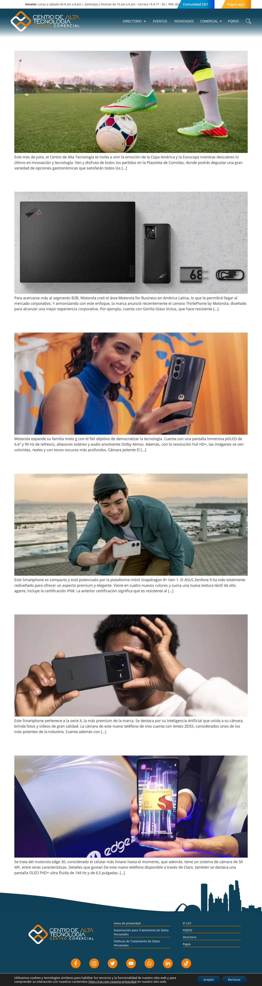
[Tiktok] (186, 963)
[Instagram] (94, 963)
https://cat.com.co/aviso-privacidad (112, 982)
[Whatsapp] (149, 963)
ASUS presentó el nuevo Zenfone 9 (48, 466)
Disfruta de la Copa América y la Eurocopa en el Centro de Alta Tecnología (88, 43)
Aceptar (208, 980)
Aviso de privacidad (127, 923)
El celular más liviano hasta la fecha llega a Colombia (68, 748)
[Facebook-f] (76, 963)
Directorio (189, 937)
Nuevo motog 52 (30, 325)
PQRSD (187, 930)
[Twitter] (112, 963)
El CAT (187, 923)
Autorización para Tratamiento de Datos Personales (141, 932)
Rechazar (234, 980)
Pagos (187, 944)
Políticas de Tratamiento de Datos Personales (137, 943)
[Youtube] (131, 963)
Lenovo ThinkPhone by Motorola (47, 184)
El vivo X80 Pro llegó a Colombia (46, 607)
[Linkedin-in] (168, 963)
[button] (248, 21)
